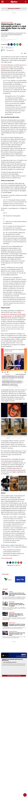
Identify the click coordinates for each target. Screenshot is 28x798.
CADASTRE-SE (23, 656)
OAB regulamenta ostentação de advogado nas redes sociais (13, 314)
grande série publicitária (12, 461)
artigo (5, 183)
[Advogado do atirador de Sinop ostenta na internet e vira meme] (5, 633)
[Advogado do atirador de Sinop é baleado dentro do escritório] (5, 624)
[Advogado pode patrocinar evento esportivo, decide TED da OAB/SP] (5, 604)
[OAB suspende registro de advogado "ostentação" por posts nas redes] (5, 614)
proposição (8, 558)
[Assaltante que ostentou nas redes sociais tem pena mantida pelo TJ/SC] (5, 593)
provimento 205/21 (7, 67)
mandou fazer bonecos (14, 470)
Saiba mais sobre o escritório (14, 675)
